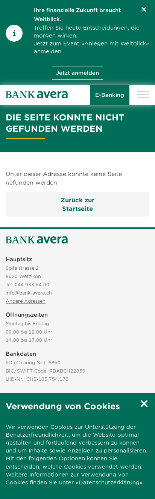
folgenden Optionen (57, 458)
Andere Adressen (26, 301)
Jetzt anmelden (77, 72)
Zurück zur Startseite (77, 204)
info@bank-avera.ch (29, 293)
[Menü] (143, 95)
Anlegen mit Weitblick (115, 43)
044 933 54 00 (32, 284)
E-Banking (109, 95)
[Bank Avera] (37, 94)
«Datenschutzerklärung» (109, 482)
